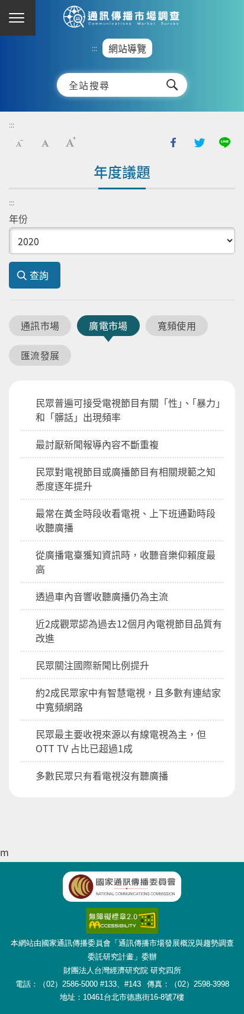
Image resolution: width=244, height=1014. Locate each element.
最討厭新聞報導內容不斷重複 (97, 444)
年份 (18, 218)
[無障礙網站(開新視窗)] (122, 914)
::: (94, 48)
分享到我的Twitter (199, 142)
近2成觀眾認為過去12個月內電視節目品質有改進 (129, 630)
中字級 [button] (45, 142)
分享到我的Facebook (173, 142)
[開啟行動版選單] (18, 18)
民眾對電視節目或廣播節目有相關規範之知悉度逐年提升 (126, 478)
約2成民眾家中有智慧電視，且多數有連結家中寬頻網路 (128, 699)
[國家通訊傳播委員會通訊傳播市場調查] (122, 18)
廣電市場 (108, 325)
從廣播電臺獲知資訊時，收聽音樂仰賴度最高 (126, 561)
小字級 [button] (19, 142)
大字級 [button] (70, 142)
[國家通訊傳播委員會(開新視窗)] (122, 887)
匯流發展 (40, 355)
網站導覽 (127, 48)
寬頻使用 (177, 325)
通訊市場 (40, 325)
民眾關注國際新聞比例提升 (92, 665)
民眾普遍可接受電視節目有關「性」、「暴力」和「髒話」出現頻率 (128, 409)
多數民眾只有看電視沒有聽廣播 (102, 775)
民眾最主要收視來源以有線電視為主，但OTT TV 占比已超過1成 (121, 741)
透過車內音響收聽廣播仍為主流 (102, 596)
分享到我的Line (224, 142)
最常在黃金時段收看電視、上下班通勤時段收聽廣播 (126, 520)
